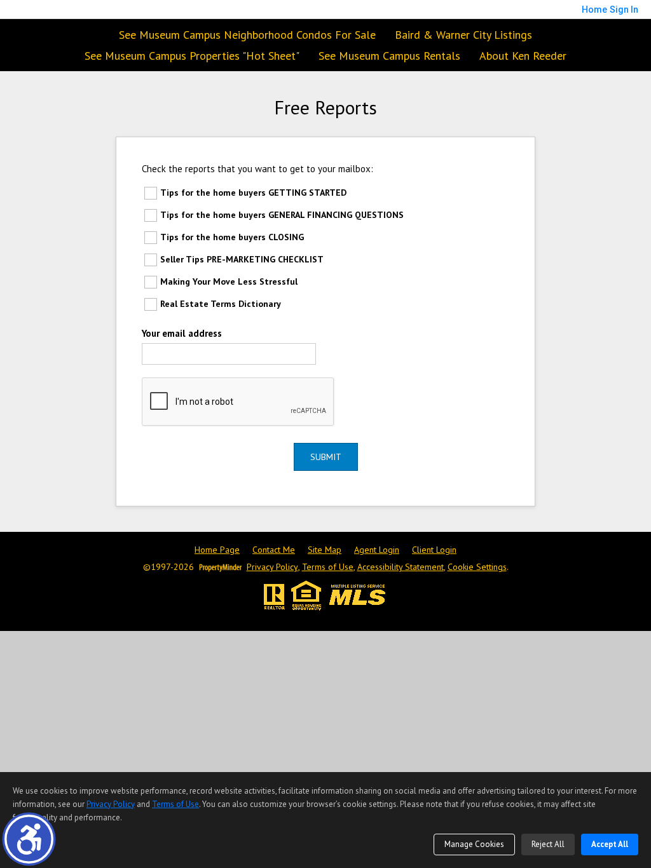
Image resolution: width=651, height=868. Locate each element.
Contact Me (273, 550)
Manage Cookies (474, 844)
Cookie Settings (477, 567)
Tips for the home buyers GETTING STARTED (253, 192)
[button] (28, 839)
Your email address (182, 333)
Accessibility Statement (400, 567)
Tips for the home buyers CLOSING (232, 237)
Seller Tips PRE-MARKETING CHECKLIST (242, 259)
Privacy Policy (272, 567)
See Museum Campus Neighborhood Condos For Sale (247, 34)
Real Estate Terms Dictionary (220, 303)
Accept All (609, 844)
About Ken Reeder (522, 55)
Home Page (217, 550)
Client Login (434, 550)
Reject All (548, 844)
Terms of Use (327, 567)
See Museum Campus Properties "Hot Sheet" (192, 55)
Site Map (324, 550)
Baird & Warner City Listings (463, 34)
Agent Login (376, 550)
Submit (325, 457)
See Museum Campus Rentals (389, 55)
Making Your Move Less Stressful (229, 281)
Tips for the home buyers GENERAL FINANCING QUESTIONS (282, 214)
